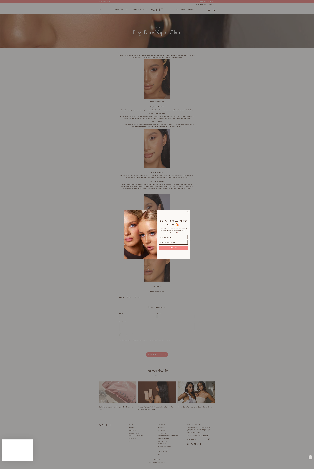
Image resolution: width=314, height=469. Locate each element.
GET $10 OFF (173, 248)
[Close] (188, 212)
